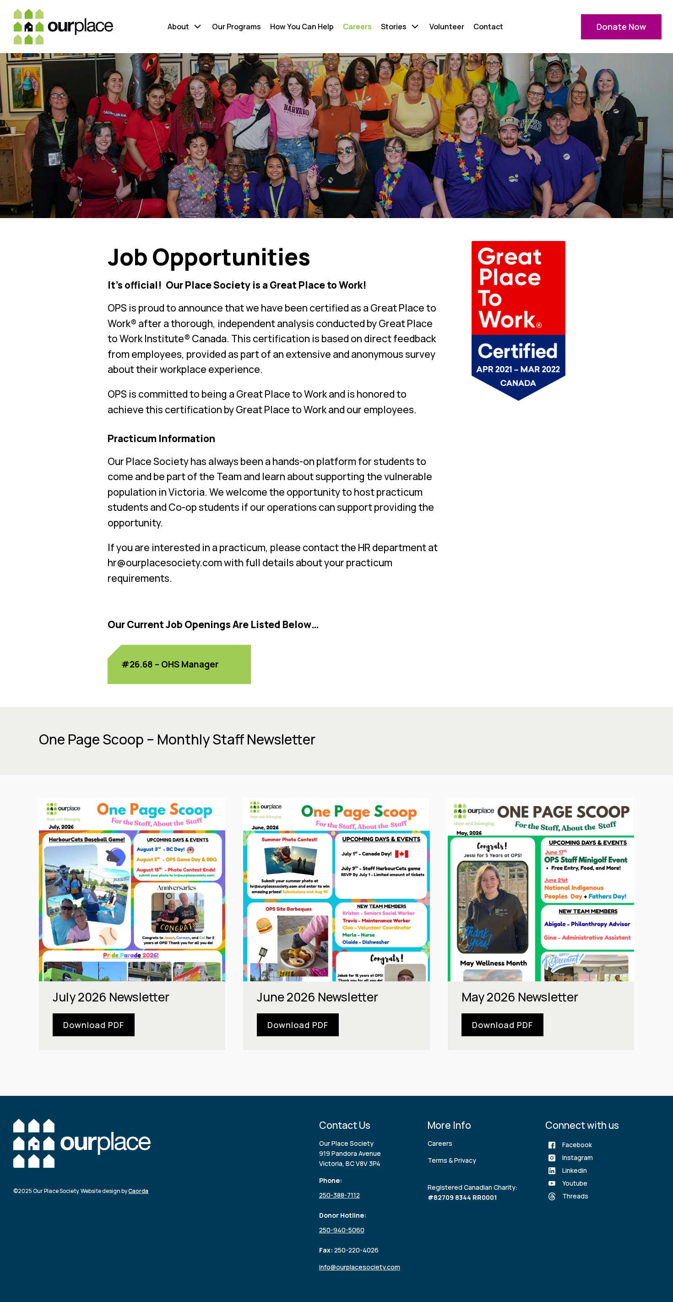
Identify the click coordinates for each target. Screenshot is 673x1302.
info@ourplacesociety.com (359, 1267)
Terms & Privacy (452, 1160)
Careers (357, 27)
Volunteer (446, 27)
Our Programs (236, 27)
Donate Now (621, 26)
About (178, 27)
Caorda (138, 1191)
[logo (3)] (63, 26)
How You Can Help (302, 27)
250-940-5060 (341, 1229)
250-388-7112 (339, 1195)
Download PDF (93, 1024)
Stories (394, 27)
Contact (488, 27)
